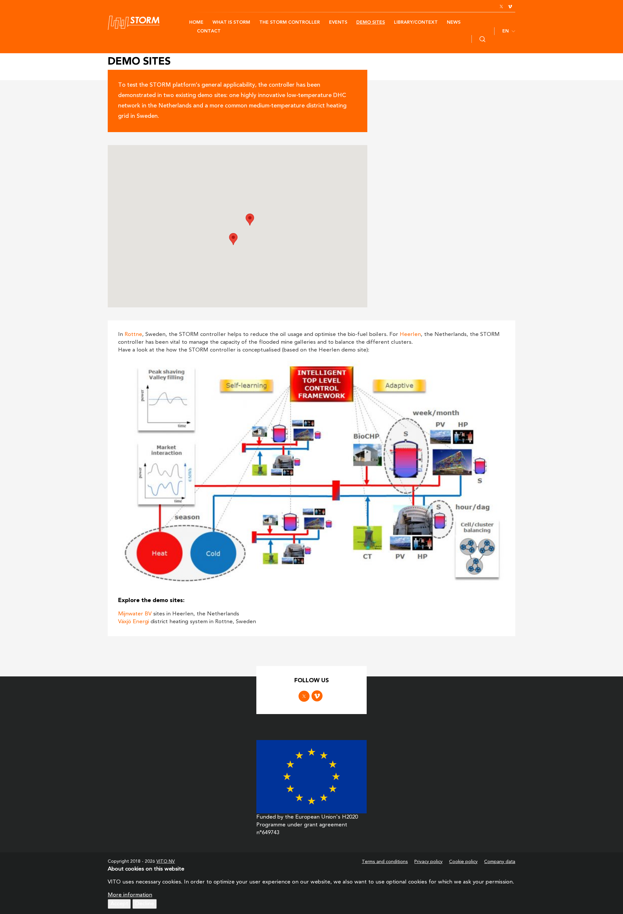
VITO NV (165, 861)
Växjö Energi (133, 621)
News (453, 22)
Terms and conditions (385, 861)
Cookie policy (463, 861)
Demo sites (370, 22)
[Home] (148, 23)
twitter (501, 6)
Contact (209, 31)
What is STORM (231, 22)
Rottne (133, 334)
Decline (144, 904)
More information (130, 895)
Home (196, 22)
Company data (499, 861)
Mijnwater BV (135, 614)
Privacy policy (428, 861)
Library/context (416, 22)
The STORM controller (289, 22)
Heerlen (410, 334)
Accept (119, 904)
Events (338, 22)
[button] (233, 239)
